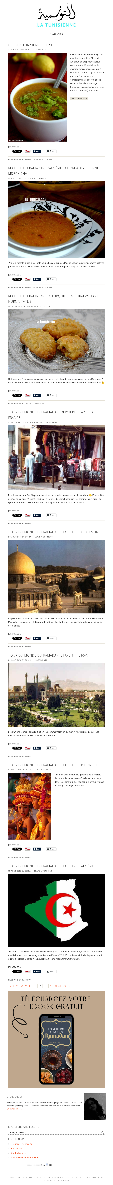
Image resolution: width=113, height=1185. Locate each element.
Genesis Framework (92, 1177)
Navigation (56, 34)
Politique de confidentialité (24, 1157)
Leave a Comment (48, 422)
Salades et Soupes (42, 159)
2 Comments (39, 50)
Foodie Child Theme (39, 1177)
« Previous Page (20, 986)
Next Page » (62, 986)
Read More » (79, 98)
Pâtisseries (28, 403)
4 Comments (43, 306)
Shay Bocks (60, 1177)
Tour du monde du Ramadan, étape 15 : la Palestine (54, 532)
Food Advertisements (34, 1165)
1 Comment (42, 178)
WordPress (63, 1180)
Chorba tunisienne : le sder (32, 45)
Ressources (17, 1148)
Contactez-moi (18, 1153)
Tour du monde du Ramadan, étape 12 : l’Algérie (51, 866)
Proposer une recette (21, 1144)
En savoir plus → (14, 1109)
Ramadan (26, 159)
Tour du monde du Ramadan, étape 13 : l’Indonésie (53, 765)
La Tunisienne (56, 15)
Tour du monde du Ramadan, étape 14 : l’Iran (48, 655)
